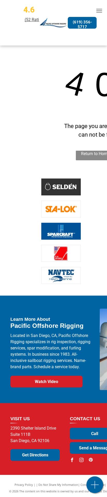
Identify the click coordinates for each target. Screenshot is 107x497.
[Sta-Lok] (61, 209)
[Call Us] (95, 487)
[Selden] (61, 187)
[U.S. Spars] (61, 253)
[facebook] (72, 460)
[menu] (99, 10)
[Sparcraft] (61, 231)
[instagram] (81, 460)
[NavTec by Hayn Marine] (61, 275)
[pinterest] (90, 460)
